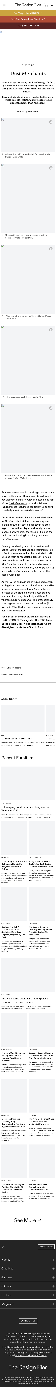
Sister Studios (42, 592)
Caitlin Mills (18, 157)
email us (4, 1379)
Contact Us (28, 1320)
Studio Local (16, 623)
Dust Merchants (37, 102)
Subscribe (46, 1246)
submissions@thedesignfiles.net (31, 1355)
